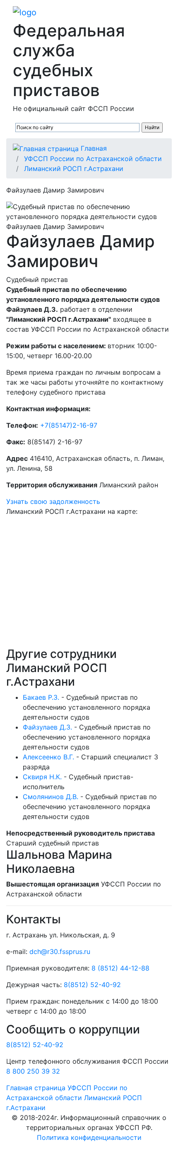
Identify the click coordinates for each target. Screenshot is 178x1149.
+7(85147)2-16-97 (68, 425)
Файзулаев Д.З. (47, 727)
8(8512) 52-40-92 (92, 984)
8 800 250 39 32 (33, 1071)
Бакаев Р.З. (41, 697)
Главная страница (35, 1088)
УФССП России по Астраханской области (93, 158)
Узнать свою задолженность (53, 501)
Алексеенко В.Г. (48, 757)
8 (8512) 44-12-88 (120, 968)
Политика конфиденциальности (89, 1137)
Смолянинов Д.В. (50, 796)
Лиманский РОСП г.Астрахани (73, 168)
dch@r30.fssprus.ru (59, 951)
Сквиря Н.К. (42, 777)
